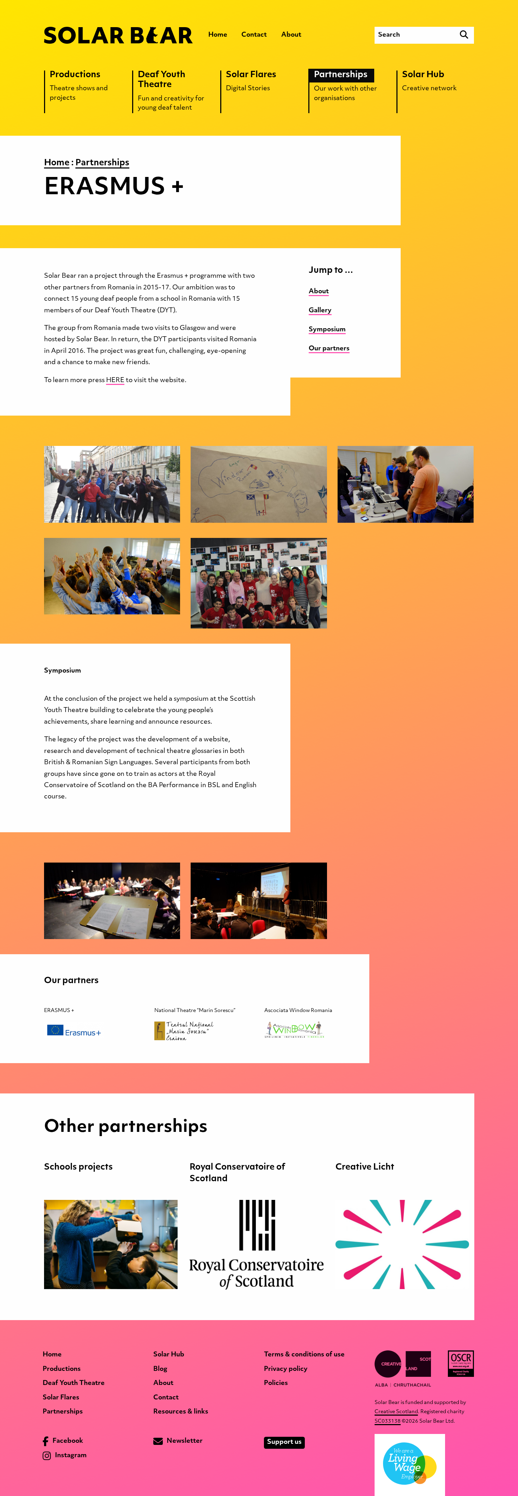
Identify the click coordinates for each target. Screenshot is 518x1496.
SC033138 (388, 1421)
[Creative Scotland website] (403, 1368)
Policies (276, 1383)
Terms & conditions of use (304, 1355)
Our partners (329, 349)
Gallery (320, 311)
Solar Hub (168, 1355)
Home (217, 35)
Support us (284, 1442)
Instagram (70, 1456)
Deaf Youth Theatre (74, 1383)
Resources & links (180, 1412)
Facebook (67, 1442)
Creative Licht (364, 1167)
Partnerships (63, 1412)
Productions (62, 1369)
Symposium (327, 330)
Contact (254, 35)
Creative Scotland (396, 1412)
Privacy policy (286, 1369)
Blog (160, 1369)
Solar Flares (61, 1398)
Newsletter (184, 1442)
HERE (115, 381)
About (291, 35)
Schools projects (78, 1167)
